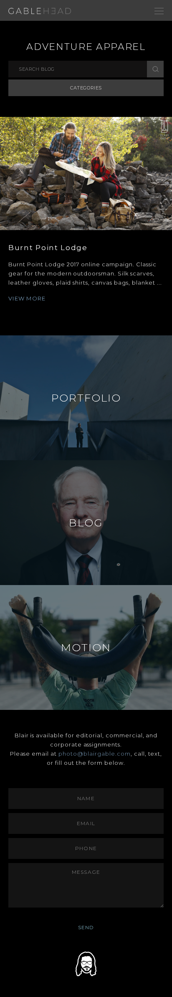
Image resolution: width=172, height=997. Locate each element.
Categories (86, 88)
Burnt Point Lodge (48, 247)
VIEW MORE (27, 298)
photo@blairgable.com (94, 753)
